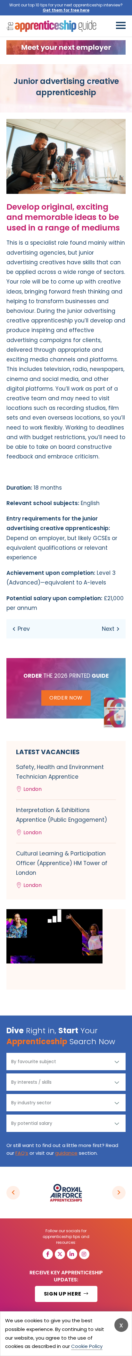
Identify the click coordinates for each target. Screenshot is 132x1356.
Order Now (66, 697)
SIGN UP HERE (63, 1293)
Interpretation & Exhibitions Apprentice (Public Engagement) (61, 821)
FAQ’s (21, 1153)
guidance (66, 1153)
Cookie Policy (87, 1346)
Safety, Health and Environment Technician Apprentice (60, 778)
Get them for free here (66, 10)
